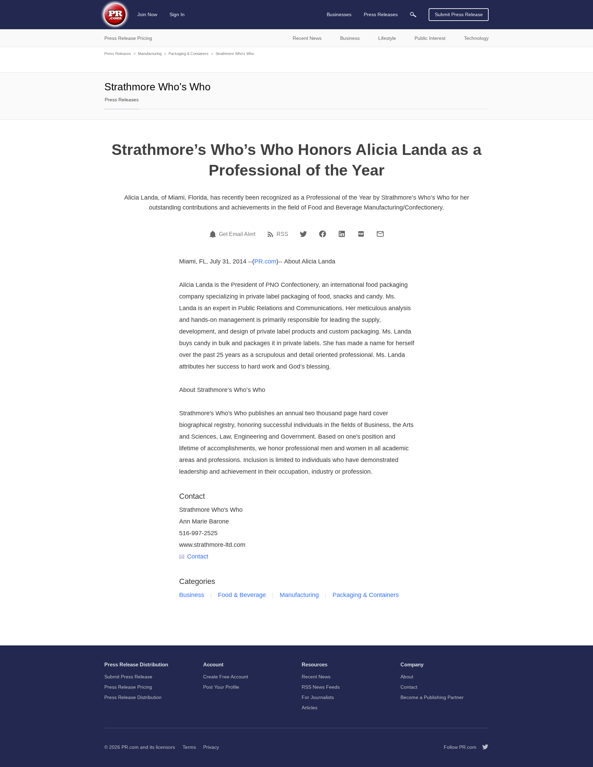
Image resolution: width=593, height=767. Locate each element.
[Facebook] (322, 234)
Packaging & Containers (188, 54)
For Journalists (318, 697)
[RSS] (271, 234)
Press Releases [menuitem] (381, 14)
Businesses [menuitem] (339, 14)
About (406, 676)
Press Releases (117, 54)
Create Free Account (225, 676)
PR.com (265, 261)
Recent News (316, 676)
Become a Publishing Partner (432, 697)
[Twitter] (303, 234)
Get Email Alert (237, 234)
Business (191, 594)
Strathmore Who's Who (235, 54)
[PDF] (361, 234)
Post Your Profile (221, 687)
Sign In (177, 14)
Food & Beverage (242, 594)
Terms (189, 747)
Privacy (211, 747)
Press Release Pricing (128, 687)
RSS (282, 234)
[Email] (380, 234)
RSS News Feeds (321, 687)
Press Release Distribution (133, 697)
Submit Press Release (459, 14)
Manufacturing (150, 54)
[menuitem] (413, 15)
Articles (309, 707)
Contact (197, 556)
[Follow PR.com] (482, 747)
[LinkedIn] (342, 234)
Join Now (147, 14)
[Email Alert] (214, 234)
